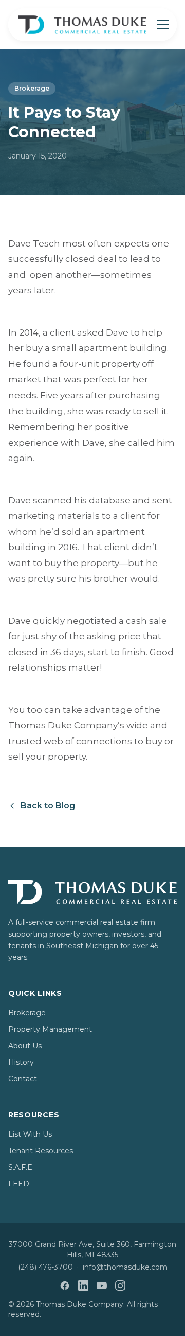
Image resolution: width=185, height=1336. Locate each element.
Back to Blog (48, 806)
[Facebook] (65, 1285)
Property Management (50, 1029)
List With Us (30, 1134)
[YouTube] (102, 1285)
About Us (25, 1045)
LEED (18, 1183)
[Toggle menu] (163, 24)
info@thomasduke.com (125, 1267)
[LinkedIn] (83, 1285)
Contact (22, 1078)
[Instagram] (120, 1285)
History (21, 1062)
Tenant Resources (40, 1150)
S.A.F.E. (21, 1167)
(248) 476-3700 (45, 1267)
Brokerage (31, 88)
